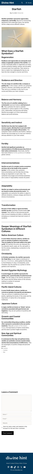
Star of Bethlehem (9, 261)
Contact (12, 463)
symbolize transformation (19, 210)
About (8, 463)
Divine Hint (8, 2)
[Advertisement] (16, 372)
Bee (4, 352)
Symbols (5, 348)
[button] (22, 2)
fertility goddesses (18, 152)
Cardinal (5, 350)
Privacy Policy (18, 463)
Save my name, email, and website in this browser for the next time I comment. (15, 427)
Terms (25, 463)
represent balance (14, 105)
